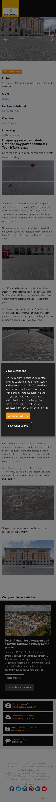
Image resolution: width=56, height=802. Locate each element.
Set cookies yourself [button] (18, 425)
